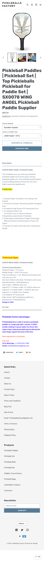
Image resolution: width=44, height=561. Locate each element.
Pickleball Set (9, 456)
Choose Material (7, 123)
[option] (12, 57)
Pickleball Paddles (11, 451)
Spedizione (6, 116)
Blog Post (7, 407)
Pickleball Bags (10, 479)
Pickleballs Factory (12, 4)
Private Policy (9, 389)
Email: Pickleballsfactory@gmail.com (18, 418)
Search (7, 372)
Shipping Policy (10, 435)
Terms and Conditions (12, 401)
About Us (7, 384)
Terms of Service (10, 424)
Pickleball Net (9, 468)
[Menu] (40, 4)
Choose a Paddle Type (9, 132)
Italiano (21, 523)
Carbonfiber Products (12, 485)
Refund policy (9, 429)
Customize (8, 491)
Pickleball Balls (10, 462)
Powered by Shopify (31, 543)
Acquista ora (21, 148)
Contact (7, 378)
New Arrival (8, 412)
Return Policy (9, 395)
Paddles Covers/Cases (13, 473)
